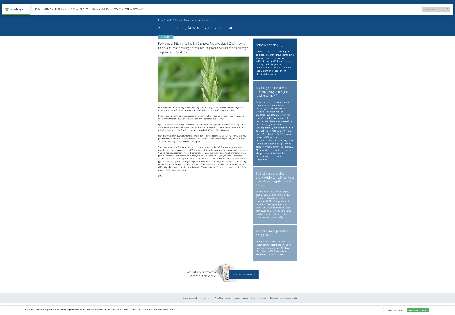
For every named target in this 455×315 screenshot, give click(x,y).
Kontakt (253, 298)
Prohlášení (263, 298)
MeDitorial (193, 298)
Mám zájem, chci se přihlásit (244, 274)
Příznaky (60, 9)
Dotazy (117, 9)
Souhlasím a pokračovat (418, 310)
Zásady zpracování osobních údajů (283, 298)
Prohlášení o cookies (223, 298)
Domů (160, 20)
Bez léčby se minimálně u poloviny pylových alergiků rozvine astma (272, 92)
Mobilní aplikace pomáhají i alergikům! (272, 233)
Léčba (95, 9)
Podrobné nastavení (394, 310)
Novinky (38, 9)
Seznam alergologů (134, 9)
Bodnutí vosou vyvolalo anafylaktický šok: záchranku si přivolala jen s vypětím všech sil (275, 179)
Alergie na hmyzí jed (78, 9)
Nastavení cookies (241, 298)
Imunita (106, 9)
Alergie (48, 9)
